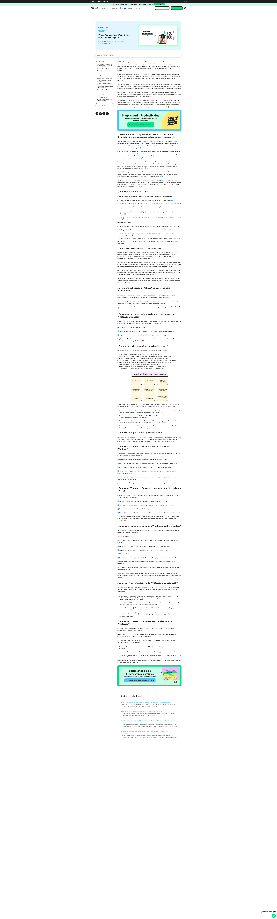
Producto (114, 8)
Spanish (111, 55)
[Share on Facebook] (103, 113)
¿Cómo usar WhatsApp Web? (103, 68)
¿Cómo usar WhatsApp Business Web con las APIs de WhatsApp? (104, 100)
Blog (103, 27)
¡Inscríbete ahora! (159, 4)
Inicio (99, 27)
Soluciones (104, 8)
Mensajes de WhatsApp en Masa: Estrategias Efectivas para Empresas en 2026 (146, 702)
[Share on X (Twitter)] (97, 113)
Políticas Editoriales (106, 43)
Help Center (93, 1)
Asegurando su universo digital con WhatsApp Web (104, 71)
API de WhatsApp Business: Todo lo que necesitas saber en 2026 (142, 711)
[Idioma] (185, 8)
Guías (106, 27)
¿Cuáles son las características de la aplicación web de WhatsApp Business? (105, 77)
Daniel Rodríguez (102, 41)
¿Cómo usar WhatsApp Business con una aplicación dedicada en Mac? (105, 90)
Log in (185, 1)
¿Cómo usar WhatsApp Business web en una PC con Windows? (105, 87)
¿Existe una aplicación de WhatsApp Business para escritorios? (104, 74)
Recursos (130, 8)
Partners (100, 1)
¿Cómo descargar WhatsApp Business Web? (104, 84)
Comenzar (105, 105)
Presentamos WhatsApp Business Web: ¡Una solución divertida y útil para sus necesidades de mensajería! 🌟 (105, 65)
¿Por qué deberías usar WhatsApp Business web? (104, 81)
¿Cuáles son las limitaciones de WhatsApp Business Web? (103, 96)
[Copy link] (107, 113)
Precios (138, 8)
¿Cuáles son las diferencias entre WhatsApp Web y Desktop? (103, 93)
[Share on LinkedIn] (100, 113)
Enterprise (105, 1)
